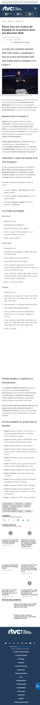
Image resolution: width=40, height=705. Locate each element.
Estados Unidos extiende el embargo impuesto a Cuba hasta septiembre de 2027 (25, 616)
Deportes (19, 21)
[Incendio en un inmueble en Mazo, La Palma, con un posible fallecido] (10, 533)
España (18, 110)
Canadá (28, 503)
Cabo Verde (19, 503)
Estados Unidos (16, 506)
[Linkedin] (23, 520)
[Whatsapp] (34, 643)
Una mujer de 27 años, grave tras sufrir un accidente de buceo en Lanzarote (9, 592)
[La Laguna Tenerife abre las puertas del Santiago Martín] (10, 558)
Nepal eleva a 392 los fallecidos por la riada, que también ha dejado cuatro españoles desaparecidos (28, 543)
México (27, 506)
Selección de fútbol (9, 508)
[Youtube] (5, 643)
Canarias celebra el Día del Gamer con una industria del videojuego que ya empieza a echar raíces (29, 568)
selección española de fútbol (13, 511)
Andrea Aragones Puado (11, 37)
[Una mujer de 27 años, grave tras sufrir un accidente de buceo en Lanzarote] (10, 583)
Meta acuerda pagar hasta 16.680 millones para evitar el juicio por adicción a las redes (25, 605)
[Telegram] (18, 520)
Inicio (4, 21)
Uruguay (28, 511)
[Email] (28, 520)
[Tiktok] (17, 643)
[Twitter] (13, 643)
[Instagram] (22, 643)
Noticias (11, 21)
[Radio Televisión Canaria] (12, 8)
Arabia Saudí (7, 503)
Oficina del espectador (24, 646)
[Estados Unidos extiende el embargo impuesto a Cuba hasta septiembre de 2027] (7, 617)
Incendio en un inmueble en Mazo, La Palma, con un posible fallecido (10, 541)
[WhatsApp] (13, 520)
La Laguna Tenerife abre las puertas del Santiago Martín (10, 566)
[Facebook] (9, 520)
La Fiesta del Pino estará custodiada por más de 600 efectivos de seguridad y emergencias (29, 592)
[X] (4, 520)
